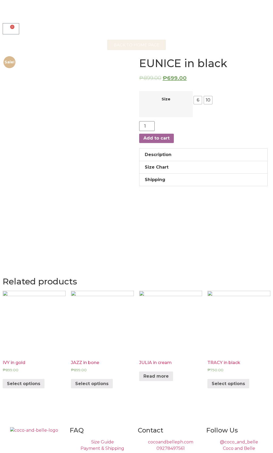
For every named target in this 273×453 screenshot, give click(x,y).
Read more (156, 376)
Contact (150, 430)
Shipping (155, 179)
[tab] (203, 155)
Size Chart (156, 167)
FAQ (77, 430)
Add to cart (156, 138)
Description (158, 154)
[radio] (198, 100)
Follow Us (222, 430)
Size (166, 99)
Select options (23, 383)
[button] (136, 45)
